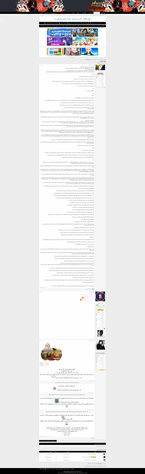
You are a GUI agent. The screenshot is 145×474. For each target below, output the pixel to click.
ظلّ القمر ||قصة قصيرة (88, 457)
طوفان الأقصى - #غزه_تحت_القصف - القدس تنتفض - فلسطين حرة (72, 19)
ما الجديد (90, 12)
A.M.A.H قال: (91, 380)
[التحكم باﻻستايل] (1, 21)
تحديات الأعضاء (68, 26)
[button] (87, 13)
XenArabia (42, 469)
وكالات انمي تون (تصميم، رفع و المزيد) (97, 26)
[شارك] (41, 65)
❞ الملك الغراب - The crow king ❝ (90, 460)
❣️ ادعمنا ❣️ (43, 26)
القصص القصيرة (66, 454)
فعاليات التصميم (61, 26)
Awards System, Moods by (72, 472)
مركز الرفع (48, 26)
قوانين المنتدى (48, 23)
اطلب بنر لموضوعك (85, 26)
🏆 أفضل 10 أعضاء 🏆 (85, 23)
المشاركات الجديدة (102, 14)
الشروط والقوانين (65, 468)
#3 (40, 340)
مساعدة (52, 468)
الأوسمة (77, 12)
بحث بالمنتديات (94, 14)
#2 (40, 292)
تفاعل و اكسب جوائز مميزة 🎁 (95, 23)
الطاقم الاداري (55, 23)
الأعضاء (83, 12)
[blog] (104, 328)
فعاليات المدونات (54, 26)
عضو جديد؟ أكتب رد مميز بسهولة (74, 23)
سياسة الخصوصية (58, 468)
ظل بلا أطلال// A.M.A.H (91, 454)
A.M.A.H (103, 62)
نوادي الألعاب (79, 26)
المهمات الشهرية (63, 23)
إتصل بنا (71, 468)
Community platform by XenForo (73, 471)
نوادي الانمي (73, 26)
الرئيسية (102, 12)
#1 (40, 65)
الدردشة (73, 12)
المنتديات (96, 12)
